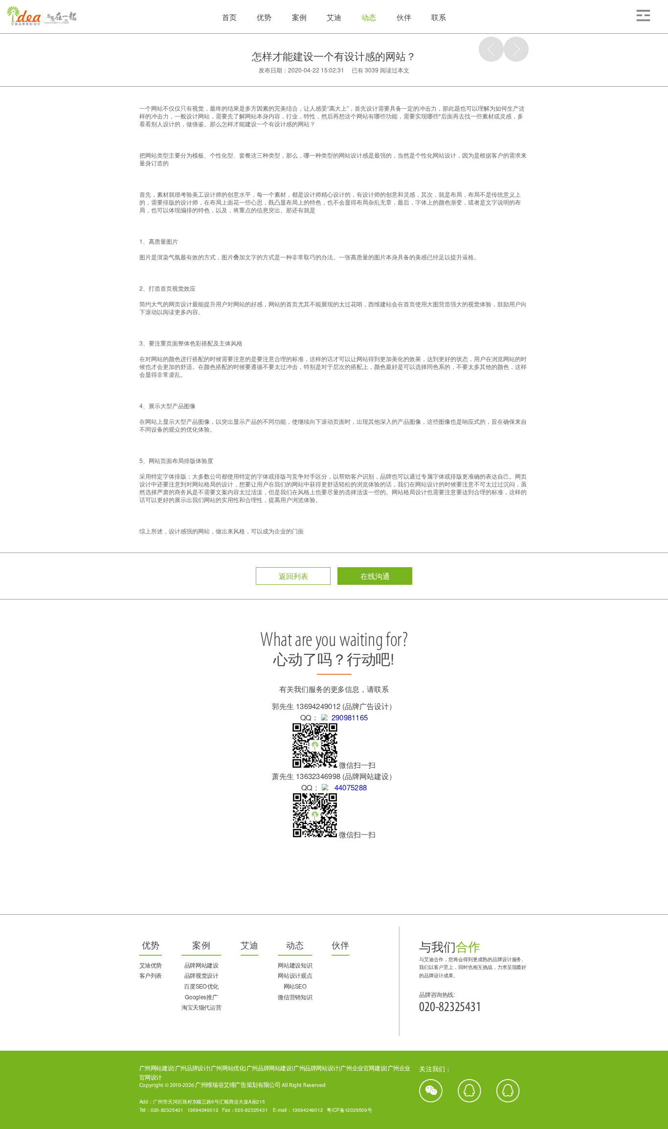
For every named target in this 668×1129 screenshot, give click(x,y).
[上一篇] (491, 49)
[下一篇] (516, 49)
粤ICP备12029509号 (349, 1109)
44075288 (347, 787)
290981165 (347, 717)
